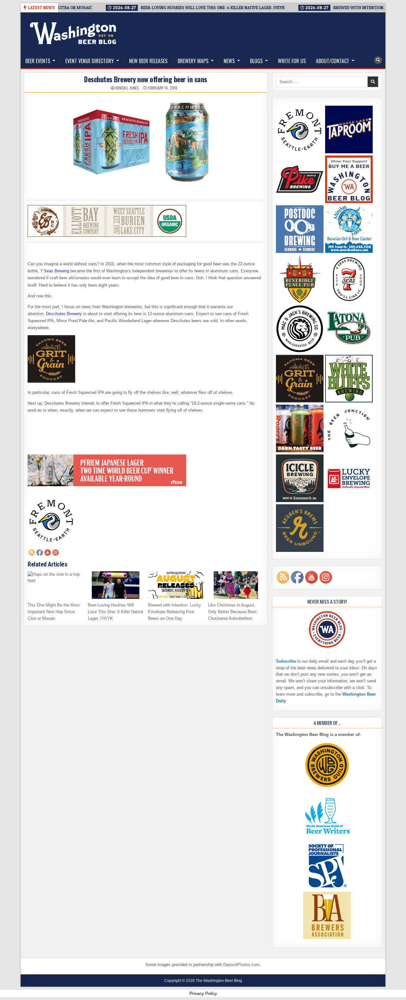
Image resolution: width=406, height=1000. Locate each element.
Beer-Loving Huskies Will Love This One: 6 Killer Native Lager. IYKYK (115, 612)
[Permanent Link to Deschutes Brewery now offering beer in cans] (146, 143)
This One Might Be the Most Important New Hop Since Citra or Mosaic (54, 612)
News (229, 61)
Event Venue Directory (89, 61)
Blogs (256, 61)
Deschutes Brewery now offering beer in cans (145, 79)
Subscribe (286, 661)
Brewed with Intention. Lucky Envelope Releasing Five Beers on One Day (174, 612)
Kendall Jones (127, 88)
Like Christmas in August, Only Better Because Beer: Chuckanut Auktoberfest (233, 612)
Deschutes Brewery (64, 313)
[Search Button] (378, 60)
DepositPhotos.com (241, 964)
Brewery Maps (193, 61)
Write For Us (292, 61)
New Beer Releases (148, 61)
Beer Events (37, 61)
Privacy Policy (203, 993)
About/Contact (332, 61)
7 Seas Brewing (54, 270)
